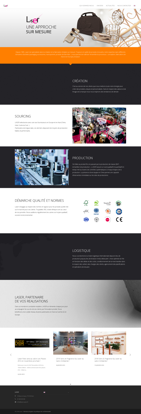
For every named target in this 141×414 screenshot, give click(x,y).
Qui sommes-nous (86, 6)
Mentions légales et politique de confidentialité (37, 411)
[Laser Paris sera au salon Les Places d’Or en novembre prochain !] (32, 343)
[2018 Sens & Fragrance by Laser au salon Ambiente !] (109, 343)
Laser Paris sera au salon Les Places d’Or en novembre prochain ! (32, 359)
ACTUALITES (110, 6)
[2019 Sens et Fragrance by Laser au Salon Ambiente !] (70, 343)
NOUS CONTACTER (124, 6)
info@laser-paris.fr (22, 402)
